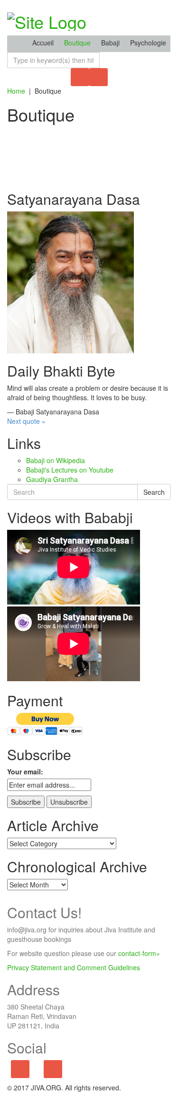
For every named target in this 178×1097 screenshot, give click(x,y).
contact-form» (139, 953)
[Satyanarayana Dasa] (70, 281)
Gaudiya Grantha (52, 479)
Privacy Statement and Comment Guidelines (73, 967)
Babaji (110, 42)
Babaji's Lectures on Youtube (69, 469)
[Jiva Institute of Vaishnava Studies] (46, 19)
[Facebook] (20, 1069)
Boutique (77, 42)
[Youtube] (53, 1069)
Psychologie (148, 42)
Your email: (25, 771)
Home (16, 91)
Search (154, 492)
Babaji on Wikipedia (55, 460)
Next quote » (26, 421)
